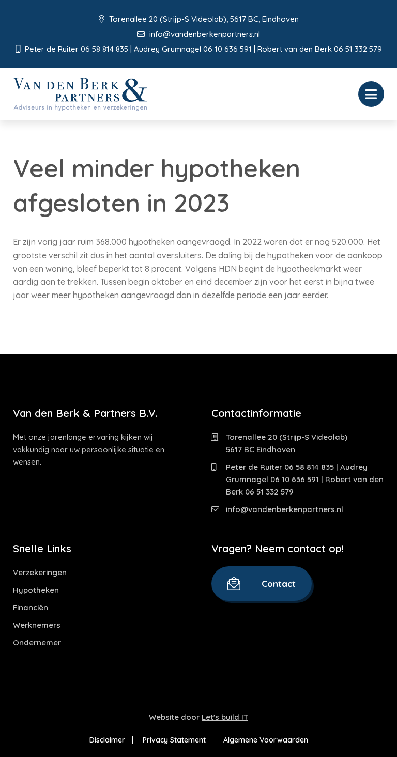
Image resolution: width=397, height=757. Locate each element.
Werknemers (36, 625)
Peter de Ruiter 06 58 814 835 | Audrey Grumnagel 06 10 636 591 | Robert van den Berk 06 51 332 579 (305, 479)
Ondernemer (37, 642)
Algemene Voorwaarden (265, 740)
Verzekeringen (40, 572)
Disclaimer (107, 740)
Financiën (30, 607)
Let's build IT (225, 717)
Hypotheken (36, 590)
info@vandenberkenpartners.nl (203, 34)
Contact (279, 583)
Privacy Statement (174, 740)
